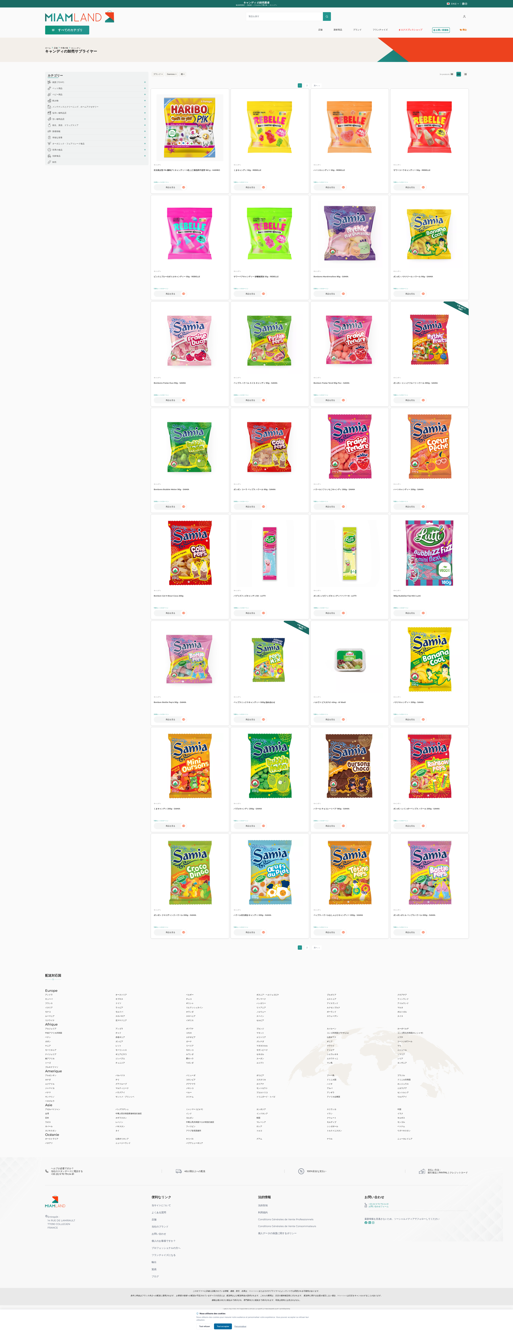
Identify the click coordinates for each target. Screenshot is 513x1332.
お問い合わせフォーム (379, 1206)
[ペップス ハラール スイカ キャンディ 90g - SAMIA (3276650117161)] (269, 340)
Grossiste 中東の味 (260, 5)
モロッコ (190, 1050)
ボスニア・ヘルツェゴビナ (267, 994)
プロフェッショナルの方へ (166, 1247)
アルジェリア (50, 1028)
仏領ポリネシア (122, 1139)
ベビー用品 (57, 94)
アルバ (330, 1088)
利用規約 (263, 1212)
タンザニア (402, 1063)
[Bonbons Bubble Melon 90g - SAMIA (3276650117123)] (189, 447)
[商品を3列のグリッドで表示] (452, 74)
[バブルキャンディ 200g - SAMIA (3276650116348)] (269, 766)
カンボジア (261, 1109)
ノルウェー (261, 1012)
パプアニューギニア (194, 1143)
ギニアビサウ (121, 1054)
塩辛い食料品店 (59, 113)
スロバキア (120, 1016)
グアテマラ (190, 1084)
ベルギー (190, 994)
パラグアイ (120, 1092)
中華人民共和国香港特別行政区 (129, 1113)
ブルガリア (331, 994)
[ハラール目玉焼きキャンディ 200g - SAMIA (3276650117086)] (269, 872)
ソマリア (401, 1054)
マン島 (330, 1063)
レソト (118, 1046)
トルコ (259, 1130)
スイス (400, 1016)
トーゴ (48, 1063)
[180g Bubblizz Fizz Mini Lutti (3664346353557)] (429, 553)
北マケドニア (121, 1020)
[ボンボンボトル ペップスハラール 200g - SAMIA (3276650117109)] (429, 872)
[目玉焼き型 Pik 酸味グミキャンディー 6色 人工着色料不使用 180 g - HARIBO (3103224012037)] (189, 127)
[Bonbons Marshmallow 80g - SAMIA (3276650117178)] (349, 234)
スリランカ (331, 1109)
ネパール (49, 1126)
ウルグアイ (402, 1097)
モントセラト (262, 1088)
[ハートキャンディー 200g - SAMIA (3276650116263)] (429, 447)
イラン (330, 1113)
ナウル (330, 1139)
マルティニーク (122, 1088)
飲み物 (55, 100)
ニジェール (402, 1050)
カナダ (48, 1079)
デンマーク (261, 999)
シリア (400, 1058)
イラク (400, 1113)
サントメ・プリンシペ (125, 1097)
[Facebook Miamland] (366, 1222)
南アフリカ (50, 1058)
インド (189, 1113)
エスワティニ (332, 1058)
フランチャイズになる (164, 1255)
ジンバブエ (120, 1058)
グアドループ (121, 1084)
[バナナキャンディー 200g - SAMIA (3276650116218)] (429, 659)
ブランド (157, 74)
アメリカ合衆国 (333, 1097)
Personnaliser (240, 1326)
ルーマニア (50, 1016)
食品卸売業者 (240, 5)
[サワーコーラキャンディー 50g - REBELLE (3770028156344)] (429, 127)
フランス (49, 1003)
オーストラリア (51, 1139)
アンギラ (330, 1092)
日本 (47, 1118)
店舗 (56, 48)
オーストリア (121, 994)
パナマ (48, 1092)
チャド (118, 1033)
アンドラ (49, 994)
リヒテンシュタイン (194, 1007)
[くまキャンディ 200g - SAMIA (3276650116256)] (189, 766)
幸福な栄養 (57, 137)
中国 (399, 1109)
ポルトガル (402, 1012)
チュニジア (120, 1063)
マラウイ (330, 1046)
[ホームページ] (55, 1201)
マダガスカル (262, 1046)
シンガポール (332, 1126)
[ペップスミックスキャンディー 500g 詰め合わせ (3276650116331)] (269, 659)
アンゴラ (119, 1028)
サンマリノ (50, 1097)
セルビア (260, 1020)
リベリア (190, 1046)
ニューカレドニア (404, 1139)
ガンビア (119, 1041)
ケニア (48, 1046)
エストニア (331, 999)
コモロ (189, 1033)
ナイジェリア (50, 1054)
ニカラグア (402, 1088)
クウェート (331, 1118)
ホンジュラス (403, 1084)
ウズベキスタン (404, 1130)
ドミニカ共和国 (404, 1079)
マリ (399, 1046)
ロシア (259, 1126)
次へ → (317, 85)
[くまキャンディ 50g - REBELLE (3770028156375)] (269, 127)
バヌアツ (49, 1143)
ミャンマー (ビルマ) (194, 1109)
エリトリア (261, 1037)
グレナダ (260, 1041)
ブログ (155, 1276)
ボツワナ (190, 1028)
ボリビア (260, 1075)
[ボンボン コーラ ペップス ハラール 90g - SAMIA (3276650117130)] (269, 447)
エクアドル (50, 1084)
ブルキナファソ (51, 1067)
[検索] (327, 16)
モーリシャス (121, 1050)
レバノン (119, 1122)
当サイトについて (161, 1205)
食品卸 (249, 5)
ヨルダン (190, 1118)
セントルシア (403, 1092)
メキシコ (190, 1088)
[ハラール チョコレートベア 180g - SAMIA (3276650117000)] (349, 766)
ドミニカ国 (331, 1079)
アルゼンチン (50, 1075)
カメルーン (331, 1028)
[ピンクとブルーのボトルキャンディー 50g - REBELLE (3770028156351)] (189, 234)
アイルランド (403, 1003)
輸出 (154, 1262)
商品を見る (170, 187)
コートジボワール (404, 1041)
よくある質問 (159, 1212)
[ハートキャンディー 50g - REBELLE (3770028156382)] (349, 127)
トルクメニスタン (334, 1130)
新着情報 (56, 131)
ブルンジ (260, 1028)
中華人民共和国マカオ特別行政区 (200, 1122)
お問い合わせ (159, 1233)
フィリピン (190, 1126)
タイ (117, 1130)
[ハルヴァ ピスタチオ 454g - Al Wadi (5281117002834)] (349, 659)
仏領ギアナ (331, 1037)
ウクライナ (50, 1020)
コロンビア (190, 1079)
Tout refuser (204, 1326)
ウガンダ (190, 1063)
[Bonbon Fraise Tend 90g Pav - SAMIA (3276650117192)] (349, 340)
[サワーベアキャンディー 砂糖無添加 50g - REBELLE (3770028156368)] (269, 234)
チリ (117, 1079)
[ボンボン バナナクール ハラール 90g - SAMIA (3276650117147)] (429, 234)
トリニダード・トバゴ (265, 1097)
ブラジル (401, 1075)
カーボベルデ (403, 1028)
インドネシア (262, 1113)
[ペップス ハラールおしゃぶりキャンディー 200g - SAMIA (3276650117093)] (349, 872)
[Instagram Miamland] (466, 4)
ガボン (48, 1041)
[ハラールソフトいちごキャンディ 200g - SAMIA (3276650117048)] (349, 447)
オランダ (190, 1012)
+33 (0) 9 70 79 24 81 (378, 1204)
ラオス (48, 1122)
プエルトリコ (262, 1092)
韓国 (258, 1118)
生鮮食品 (56, 156)
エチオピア (190, 1037)
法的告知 (263, 1205)
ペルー (189, 1092)
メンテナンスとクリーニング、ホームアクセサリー (75, 106)
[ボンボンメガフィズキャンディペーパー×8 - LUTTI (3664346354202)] (349, 553)
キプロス (119, 999)
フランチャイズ (380, 29)
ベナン (48, 1037)
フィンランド (403, 999)
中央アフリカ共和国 (53, 1033)
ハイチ (330, 1084)
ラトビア (119, 1007)
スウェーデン (332, 1016)
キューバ (49, 999)
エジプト (260, 1063)
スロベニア (190, 1016)
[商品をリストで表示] (465, 74)
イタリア (49, 1007)
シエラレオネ (332, 1054)
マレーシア (261, 1122)
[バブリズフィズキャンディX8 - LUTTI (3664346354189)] (269, 553)
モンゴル (401, 1122)
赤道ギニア (120, 1037)
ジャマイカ (50, 1088)
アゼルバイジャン (52, 1109)
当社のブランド (160, 1226)
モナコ (48, 1012)
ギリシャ (190, 1003)
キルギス (401, 1118)
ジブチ (400, 1037)
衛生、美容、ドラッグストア (65, 125)
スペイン (260, 1016)
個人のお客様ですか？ (164, 1240)
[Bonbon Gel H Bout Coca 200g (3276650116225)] (189, 553)
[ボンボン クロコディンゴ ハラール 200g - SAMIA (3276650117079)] (189, 872)
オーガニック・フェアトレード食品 (68, 143)
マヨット (260, 1033)
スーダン (260, 1058)
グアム (259, 1139)
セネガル (260, 1054)
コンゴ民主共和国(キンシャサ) (410, 1033)
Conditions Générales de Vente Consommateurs (287, 1226)
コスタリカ (261, 1079)
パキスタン (120, 1126)
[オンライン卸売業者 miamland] (79, 16)
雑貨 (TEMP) (58, 82)
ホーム (48, 48)
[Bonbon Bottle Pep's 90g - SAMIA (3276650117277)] (189, 659)
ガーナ (189, 1041)
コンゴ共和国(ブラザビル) (338, 1033)
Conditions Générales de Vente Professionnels (285, 1219)
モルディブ (331, 1122)
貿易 (154, 1269)
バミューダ (190, 1075)
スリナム (190, 1097)
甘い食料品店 (58, 119)
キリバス (190, 1139)
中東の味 (64, 48)
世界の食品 (57, 149)
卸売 (54, 162)
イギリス (190, 1020)
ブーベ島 (330, 1075)
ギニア (330, 1041)
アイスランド (332, 1003)
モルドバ (119, 1012)
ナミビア (330, 1050)
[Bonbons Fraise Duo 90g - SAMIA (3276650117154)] (189, 340)
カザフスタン (121, 1118)
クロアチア (402, 994)
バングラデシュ (122, 1109)
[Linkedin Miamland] (463, 4)
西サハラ (190, 1058)
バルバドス (120, 1075)
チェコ (189, 999)
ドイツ (118, 1003)
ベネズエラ (50, 1101)
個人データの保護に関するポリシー (277, 1233)
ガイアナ (260, 1084)
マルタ (400, 1007)
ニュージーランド (123, 1143)
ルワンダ (190, 1054)
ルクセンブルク (333, 1007)
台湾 (47, 1113)
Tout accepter (223, 1326)
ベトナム (401, 1126)
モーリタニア (50, 1050)
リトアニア (261, 1007)
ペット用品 (57, 88)
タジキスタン (50, 1130)
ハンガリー (261, 1003)
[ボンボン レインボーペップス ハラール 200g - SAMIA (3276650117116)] (429, 766)
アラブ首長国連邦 (193, 1130)
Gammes (171, 74)
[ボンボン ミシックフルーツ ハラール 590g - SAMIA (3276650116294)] (429, 340)
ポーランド (331, 1012)
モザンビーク (262, 1050)
